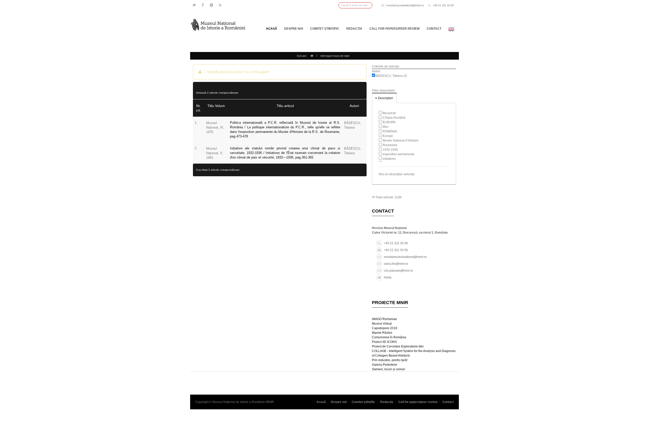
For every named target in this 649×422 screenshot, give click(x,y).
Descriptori (385, 98)
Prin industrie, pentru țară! (389, 360)
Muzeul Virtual (382, 323)
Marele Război (382, 333)
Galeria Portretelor (384, 364)
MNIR (270, 402)
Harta (387, 277)
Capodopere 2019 (384, 328)
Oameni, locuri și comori (388, 369)
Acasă (271, 28)
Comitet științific (324, 28)
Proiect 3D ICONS (384, 342)
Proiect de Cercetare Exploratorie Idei (398, 346)
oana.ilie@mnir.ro (396, 264)
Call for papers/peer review (394, 28)
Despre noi (293, 28)
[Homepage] (311, 55)
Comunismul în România (389, 337)
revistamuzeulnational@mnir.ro (405, 5)
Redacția (354, 28)
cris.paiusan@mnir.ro (398, 270)
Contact (434, 28)
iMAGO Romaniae (384, 319)
